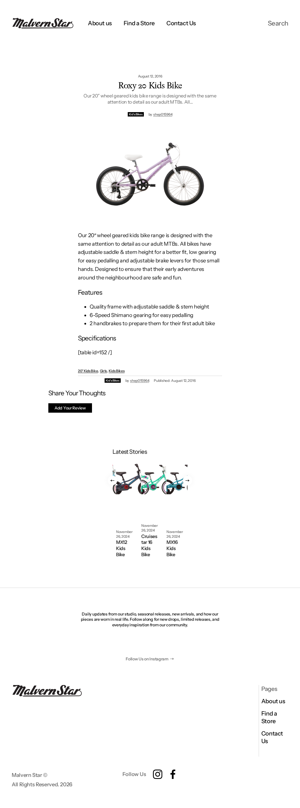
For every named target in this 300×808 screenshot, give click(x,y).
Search (278, 23)
